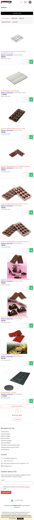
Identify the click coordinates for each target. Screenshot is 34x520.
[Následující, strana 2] (17, 411)
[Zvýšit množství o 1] (28, 61)
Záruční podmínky (6, 443)
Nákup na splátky (5, 436)
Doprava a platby (5, 434)
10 (20, 411)
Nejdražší (21, 18)
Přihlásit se (6, 492)
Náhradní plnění (5, 438)
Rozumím (20, 518)
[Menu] (30, 2)
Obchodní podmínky (6, 440)
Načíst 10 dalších (17, 406)
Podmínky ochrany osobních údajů (10, 445)
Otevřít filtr (17, 13)
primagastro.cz (7, 466)
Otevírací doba (5, 431)
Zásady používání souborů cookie (10, 447)
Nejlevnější (14, 18)
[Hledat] (21, 2)
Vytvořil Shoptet (18, 500)
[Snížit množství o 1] (28, 63)
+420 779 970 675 (8, 461)
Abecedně (15, 22)
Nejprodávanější (6, 22)
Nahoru (17, 419)
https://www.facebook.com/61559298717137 (16, 463)
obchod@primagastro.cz (10, 458)
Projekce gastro (5, 449)
